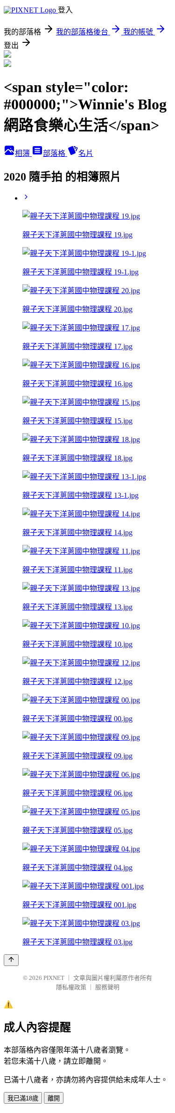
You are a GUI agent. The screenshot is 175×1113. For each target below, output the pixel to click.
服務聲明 (107, 987)
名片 (85, 153)
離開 (54, 1098)
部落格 (55, 153)
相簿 (23, 153)
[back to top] (11, 960)
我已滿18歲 (22, 1098)
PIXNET (53, 977)
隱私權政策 (71, 987)
